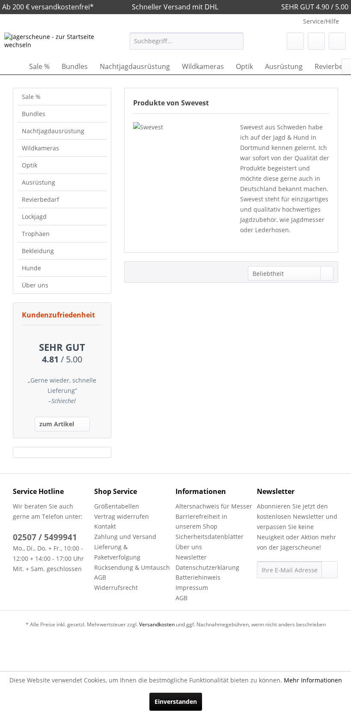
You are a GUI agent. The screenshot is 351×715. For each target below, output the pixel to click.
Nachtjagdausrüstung (53, 131)
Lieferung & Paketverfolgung (117, 552)
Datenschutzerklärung (207, 567)
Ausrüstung (38, 182)
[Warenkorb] (337, 41)
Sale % (31, 97)
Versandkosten (157, 624)
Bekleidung (38, 251)
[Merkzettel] (295, 41)
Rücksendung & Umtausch (132, 567)
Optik (29, 165)
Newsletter (191, 557)
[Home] (12, 66)
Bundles (33, 114)
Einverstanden (176, 701)
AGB (100, 577)
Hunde (31, 268)
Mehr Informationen (313, 680)
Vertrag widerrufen (121, 516)
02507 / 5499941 (45, 537)
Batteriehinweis (198, 577)
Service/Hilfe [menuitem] (321, 21)
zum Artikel (56, 424)
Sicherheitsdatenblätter (210, 537)
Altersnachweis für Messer (214, 506)
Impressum (192, 587)
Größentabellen (116, 506)
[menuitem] (187, 41)
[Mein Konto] (316, 41)
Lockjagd (34, 216)
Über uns (35, 285)
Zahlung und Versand (125, 537)
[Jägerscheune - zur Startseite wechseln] (52, 43)
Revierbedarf (40, 199)
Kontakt (105, 526)
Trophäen (36, 234)
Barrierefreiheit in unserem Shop (201, 521)
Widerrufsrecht (116, 587)
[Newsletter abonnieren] (329, 569)
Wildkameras (40, 148)
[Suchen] (236, 41)
